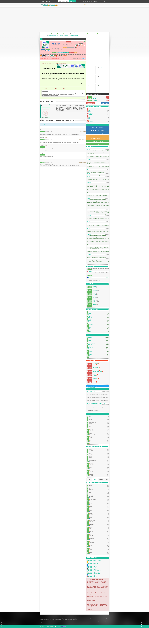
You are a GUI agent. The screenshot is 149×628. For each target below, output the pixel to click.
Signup (87, 5)
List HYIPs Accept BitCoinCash (94, 573)
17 (87, 439)
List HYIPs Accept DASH (93, 575)
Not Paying (68, 41)
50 (87, 553)
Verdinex (94, 379)
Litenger (91, 121)
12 (87, 327)
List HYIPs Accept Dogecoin (93, 572)
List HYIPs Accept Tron (92, 576)
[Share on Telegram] (48, 50)
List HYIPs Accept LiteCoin (93, 569)
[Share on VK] (49, 50)
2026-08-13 (90, 373)
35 (87, 532)
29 (87, 524)
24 (87, 517)
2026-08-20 (90, 269)
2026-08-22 (90, 286)
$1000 (107, 96)
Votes (75, 52)
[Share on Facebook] (45, 50)
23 (87, 516)
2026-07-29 (90, 381)
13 (87, 328)
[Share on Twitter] (46, 50)
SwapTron (95, 298)
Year (107, 479)
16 (87, 437)
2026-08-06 (90, 375)
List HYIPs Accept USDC (93, 564)
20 (87, 443)
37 (87, 535)
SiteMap (48, 1)
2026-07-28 (90, 382)
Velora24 (94, 381)
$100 (107, 100)
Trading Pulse (95, 378)
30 (87, 525)
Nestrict (94, 366)
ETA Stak (94, 364)
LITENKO (94, 377)
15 (87, 331)
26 (87, 520)
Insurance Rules (91, 103)
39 (87, 538)
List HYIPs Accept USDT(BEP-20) (94, 560)
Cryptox (91, 113)
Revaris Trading (96, 370)
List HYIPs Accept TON (92, 566)
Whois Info (61, 52)
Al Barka (94, 382)
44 (87, 545)
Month (94, 479)
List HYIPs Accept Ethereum (93, 567)
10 (87, 121)
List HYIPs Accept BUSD (93, 561)
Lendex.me (91, 120)
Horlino (94, 297)
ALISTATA (94, 375)
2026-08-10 (90, 374)
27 (87, 521)
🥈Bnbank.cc (94, 100)
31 (87, 527)
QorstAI (90, 117)
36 (87, 534)
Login (80, 5)
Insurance (92, 5)
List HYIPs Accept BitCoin (93, 563)
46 (87, 548)
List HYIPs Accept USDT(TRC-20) (94, 570)
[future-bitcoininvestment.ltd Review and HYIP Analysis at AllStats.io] (75, 47)
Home (66, 5)
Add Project (70, 5)
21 (87, 513)
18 (87, 440)
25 (87, 518)
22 (87, 514)
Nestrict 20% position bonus (92, 391)
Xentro (94, 373)
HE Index (48, 49)
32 (87, 528)
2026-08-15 (90, 275)
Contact (107, 5)
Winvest (91, 109)
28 (87, 523)
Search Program (72, 1)
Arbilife (90, 327)
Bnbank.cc (91, 114)
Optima (94, 368)
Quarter (101, 479)
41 (87, 541)
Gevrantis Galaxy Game (97, 371)
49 (87, 552)
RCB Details (67, 52)
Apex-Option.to (96, 367)
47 (87, 549)
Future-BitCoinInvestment (56, 42)
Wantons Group (96, 291)
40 (87, 539)
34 (87, 531)
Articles (97, 5)
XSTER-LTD (95, 374)
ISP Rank (43, 49)
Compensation (105, 103)
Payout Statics (55, 52)
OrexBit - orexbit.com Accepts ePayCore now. (96, 403)
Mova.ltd (91, 118)
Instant (81, 43)
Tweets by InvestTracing (90, 387)
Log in (45, 124)
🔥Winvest (94, 96)
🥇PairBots (94, 98)
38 (87, 537)
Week (89, 479)
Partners (42, 1)
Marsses (88, 250)
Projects (102, 5)
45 (87, 546)
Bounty (83, 5)
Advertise (76, 5)
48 (87, 550)
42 (87, 542)
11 (87, 325)
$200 (107, 98)
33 (87, 530)
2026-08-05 (90, 378)
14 (87, 330)
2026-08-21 (90, 304)
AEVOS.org (91, 116)
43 (87, 543)
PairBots (91, 111)
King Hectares (95, 363)
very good (43, 131)
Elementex (91, 110)
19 (87, 441)
